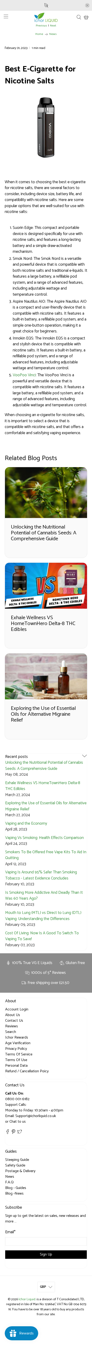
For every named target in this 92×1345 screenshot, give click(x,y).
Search (10, 1032)
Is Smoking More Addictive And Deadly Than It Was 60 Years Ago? (44, 895)
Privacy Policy (16, 1049)
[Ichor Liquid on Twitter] (19, 1133)
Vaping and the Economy (26, 823)
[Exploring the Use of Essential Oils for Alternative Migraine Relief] (46, 676)
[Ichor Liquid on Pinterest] (13, 1133)
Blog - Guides (15, 1188)
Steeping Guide (17, 1160)
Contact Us (14, 1020)
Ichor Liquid (27, 1299)
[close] (87, 5)
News (53, 34)
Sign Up (46, 1254)
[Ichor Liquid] (46, 17)
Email (10, 1232)
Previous (41, 25)
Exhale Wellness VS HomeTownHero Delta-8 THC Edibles (42, 786)
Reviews (11, 1026)
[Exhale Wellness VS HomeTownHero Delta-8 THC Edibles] (46, 586)
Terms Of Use (16, 1060)
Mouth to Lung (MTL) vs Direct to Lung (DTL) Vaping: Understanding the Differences (43, 915)
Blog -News (14, 1193)
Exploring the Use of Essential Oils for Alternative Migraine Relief (46, 806)
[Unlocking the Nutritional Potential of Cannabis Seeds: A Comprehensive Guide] (46, 492)
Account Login (16, 1009)
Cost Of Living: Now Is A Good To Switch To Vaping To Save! (42, 936)
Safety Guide (15, 1165)
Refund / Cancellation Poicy (27, 1071)
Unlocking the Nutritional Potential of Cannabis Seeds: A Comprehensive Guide (44, 765)
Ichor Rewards (16, 1037)
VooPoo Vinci (24, 375)
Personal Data (16, 1065)
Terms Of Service (18, 1054)
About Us (12, 1015)
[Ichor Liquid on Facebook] (7, 1133)
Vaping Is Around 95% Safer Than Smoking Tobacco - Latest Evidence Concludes (41, 875)
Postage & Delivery (20, 1171)
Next (53, 25)
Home (39, 34)
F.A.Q (9, 1182)
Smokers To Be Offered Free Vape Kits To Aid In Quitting (45, 855)
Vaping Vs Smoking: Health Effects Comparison (44, 838)
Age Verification (17, 1043)
